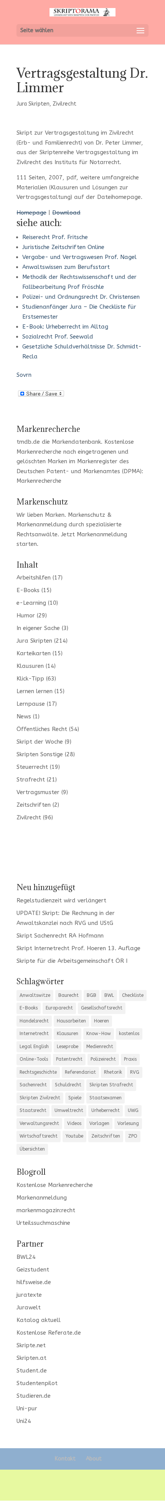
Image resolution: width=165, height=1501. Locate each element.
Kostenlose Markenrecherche (54, 1185)
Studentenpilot (37, 1383)
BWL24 (26, 1257)
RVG (134, 1072)
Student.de (31, 1370)
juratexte (29, 1294)
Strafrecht (30, 779)
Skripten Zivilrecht (40, 1098)
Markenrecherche (38, 480)
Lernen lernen (34, 691)
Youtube (74, 1136)
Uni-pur (26, 1408)
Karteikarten (33, 653)
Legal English (34, 1046)
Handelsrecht (34, 1021)
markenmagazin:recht (45, 1210)
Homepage (31, 212)
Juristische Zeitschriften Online (63, 247)
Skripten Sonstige (39, 754)
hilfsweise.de (33, 1282)
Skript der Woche (39, 741)
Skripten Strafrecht (111, 1084)
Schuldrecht (68, 1084)
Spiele (74, 1098)
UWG (133, 1110)
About (94, 1458)
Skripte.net (31, 1345)
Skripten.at (31, 1357)
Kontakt (65, 1458)
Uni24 (23, 1421)
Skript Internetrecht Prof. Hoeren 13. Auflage (78, 948)
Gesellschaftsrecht (101, 1008)
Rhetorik (113, 1072)
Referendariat (80, 1072)
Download (66, 212)
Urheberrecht (105, 1110)
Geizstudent (32, 1269)
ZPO (132, 1136)
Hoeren (101, 1021)
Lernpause (30, 703)
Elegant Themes (81, 1480)
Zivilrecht (64, 104)
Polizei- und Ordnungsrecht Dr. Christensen (81, 296)
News (23, 716)
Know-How (98, 1033)
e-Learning (31, 602)
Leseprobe (67, 1046)
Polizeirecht (103, 1059)
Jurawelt (28, 1307)
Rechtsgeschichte (38, 1072)
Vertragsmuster (37, 792)
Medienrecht (99, 1046)
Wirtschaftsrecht (39, 1136)
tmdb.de (28, 441)
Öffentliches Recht (41, 729)
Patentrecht (69, 1059)
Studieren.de (33, 1395)
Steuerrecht (32, 767)
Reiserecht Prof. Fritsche (55, 237)
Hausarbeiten (71, 1021)
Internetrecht (34, 1033)
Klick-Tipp (30, 678)
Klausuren (30, 666)
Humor (25, 615)
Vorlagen (99, 1123)
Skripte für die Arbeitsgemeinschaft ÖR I (71, 960)
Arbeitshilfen (33, 577)
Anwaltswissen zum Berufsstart (66, 267)
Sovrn (23, 374)
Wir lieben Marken (40, 514)
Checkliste (133, 995)
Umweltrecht (68, 1110)
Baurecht (68, 995)
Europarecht (59, 1008)
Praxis (130, 1059)
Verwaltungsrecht (39, 1123)
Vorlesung (128, 1123)
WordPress (82, 1489)
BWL (109, 995)
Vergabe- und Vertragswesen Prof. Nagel (79, 257)
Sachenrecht (33, 1084)
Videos (74, 1123)
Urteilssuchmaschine (43, 1222)
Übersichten (32, 1149)
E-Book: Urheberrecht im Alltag (65, 326)
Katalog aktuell (38, 1320)
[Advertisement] (82, 851)
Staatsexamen (105, 1098)
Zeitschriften (33, 804)
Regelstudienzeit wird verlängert (61, 900)
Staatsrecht (33, 1110)
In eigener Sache (38, 628)
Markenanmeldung (102, 534)
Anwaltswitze (35, 995)
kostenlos (129, 1033)
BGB (91, 995)
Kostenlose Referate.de (48, 1332)
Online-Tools (34, 1059)
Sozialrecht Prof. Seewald (57, 336)
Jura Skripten (33, 104)
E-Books (28, 590)
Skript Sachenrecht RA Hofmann (60, 935)
